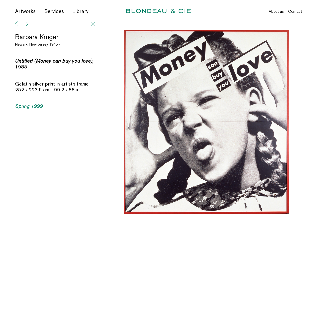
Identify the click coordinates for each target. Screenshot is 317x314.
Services (54, 11)
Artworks (25, 11)
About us (276, 11)
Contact (295, 11)
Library (80, 11)
